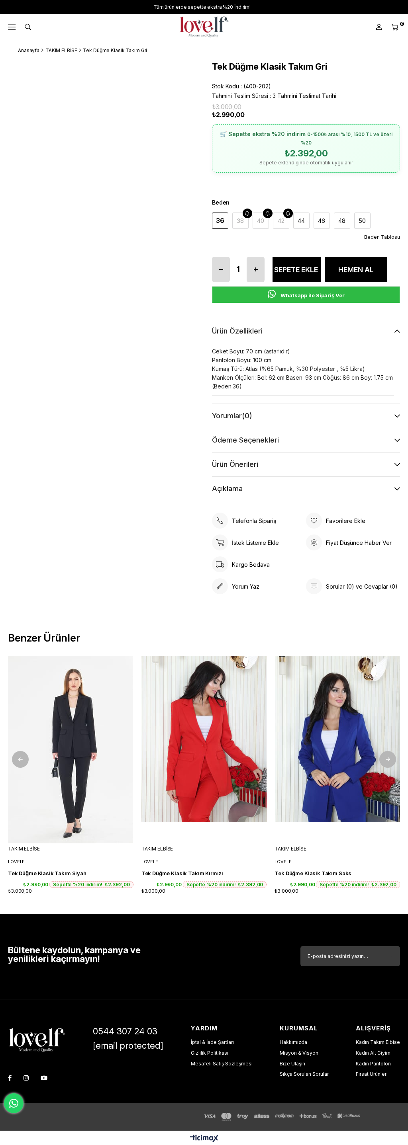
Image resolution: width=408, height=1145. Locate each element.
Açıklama (227, 488)
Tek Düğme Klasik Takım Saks (313, 873)
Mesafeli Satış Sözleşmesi (222, 1064)
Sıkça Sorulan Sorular (304, 1074)
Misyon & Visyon (299, 1053)
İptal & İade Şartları (212, 1042)
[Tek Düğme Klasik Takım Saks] (337, 750)
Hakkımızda (293, 1042)
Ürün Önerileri (235, 464)
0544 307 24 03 (125, 1031)
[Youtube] (44, 1078)
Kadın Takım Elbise (378, 1042)
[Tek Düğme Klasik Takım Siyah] (70, 750)
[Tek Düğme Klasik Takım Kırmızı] (204, 750)
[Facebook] (10, 1078)
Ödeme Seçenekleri (245, 440)
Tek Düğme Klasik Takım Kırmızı (182, 873)
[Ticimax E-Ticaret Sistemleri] (204, 1139)
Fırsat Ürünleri (372, 1074)
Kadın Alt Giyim (373, 1053)
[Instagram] (26, 1078)
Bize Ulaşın (292, 1064)
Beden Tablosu (382, 237)
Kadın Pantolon (373, 1064)
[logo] (37, 1040)
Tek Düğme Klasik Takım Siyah (47, 873)
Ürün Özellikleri (237, 331)
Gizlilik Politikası (209, 1053)
